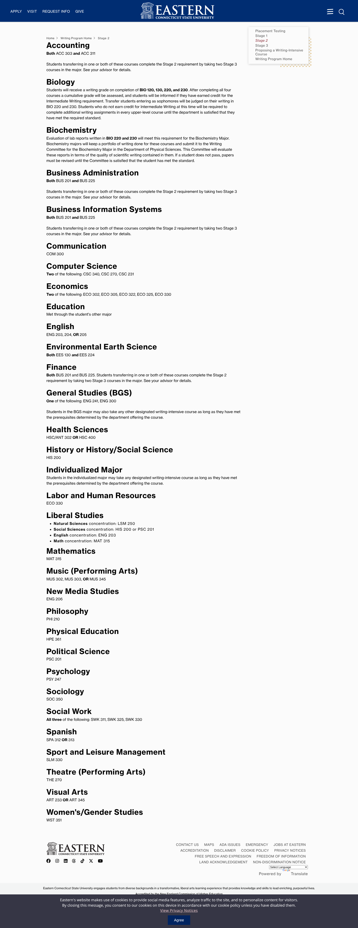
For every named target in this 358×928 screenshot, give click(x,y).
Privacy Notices (290, 850)
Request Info (56, 11)
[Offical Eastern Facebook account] (49, 861)
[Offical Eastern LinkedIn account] (65, 861)
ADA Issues (229, 845)
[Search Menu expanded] (341, 12)
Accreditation (194, 850)
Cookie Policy (255, 850)
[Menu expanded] (330, 12)
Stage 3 (261, 45)
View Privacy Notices (179, 910)
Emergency (257, 845)
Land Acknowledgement (223, 862)
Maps (209, 845)
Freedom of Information (281, 856)
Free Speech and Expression (223, 856)
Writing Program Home (273, 59)
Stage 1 (261, 36)
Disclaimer (225, 850)
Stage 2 (261, 41)
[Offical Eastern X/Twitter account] (91, 861)
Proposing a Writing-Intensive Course (279, 52)
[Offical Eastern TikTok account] (82, 861)
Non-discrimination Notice (279, 862)
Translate (299, 874)
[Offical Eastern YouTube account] (100, 861)
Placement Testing (270, 31)
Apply (16, 11)
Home (50, 38)
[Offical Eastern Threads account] (74, 861)
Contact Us (187, 845)
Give (79, 11)
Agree (179, 920)
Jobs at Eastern (289, 845)
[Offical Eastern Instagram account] (57, 861)
